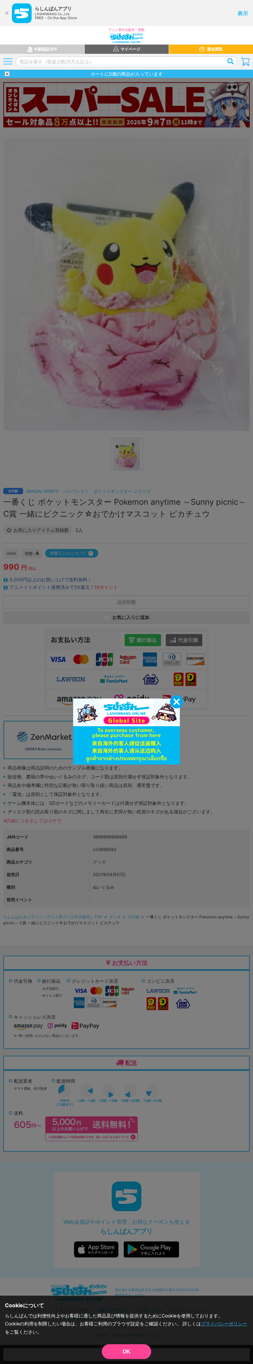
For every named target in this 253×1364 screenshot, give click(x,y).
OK (126, 1351)
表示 (243, 13)
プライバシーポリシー (224, 1323)
